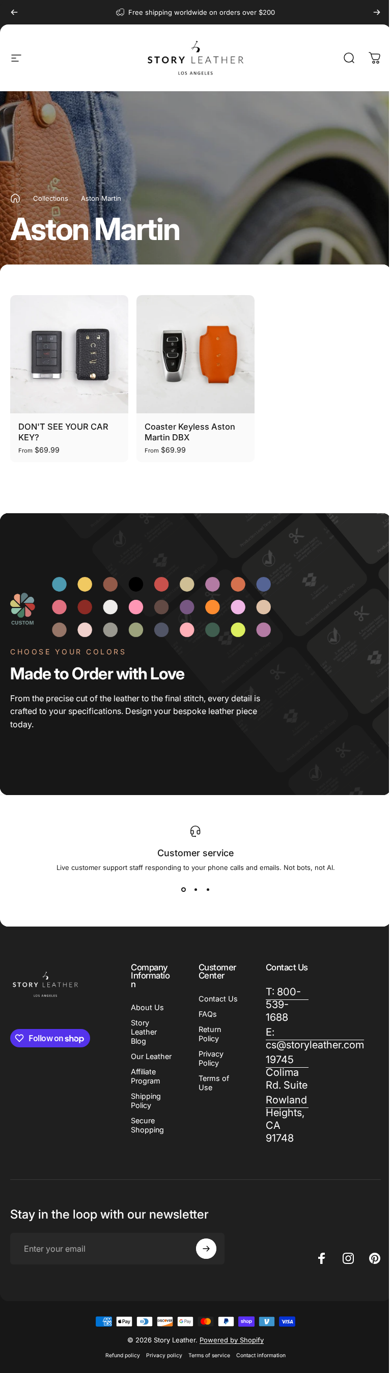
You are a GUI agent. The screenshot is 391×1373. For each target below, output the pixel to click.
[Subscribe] (206, 1248)
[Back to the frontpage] (15, 198)
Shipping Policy (146, 1101)
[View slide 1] (183, 890)
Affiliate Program (145, 1076)
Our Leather (151, 1056)
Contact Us (218, 998)
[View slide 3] (208, 890)
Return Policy (210, 1034)
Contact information (261, 1355)
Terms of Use (214, 1083)
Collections (50, 198)
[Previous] (14, 12)
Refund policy (122, 1355)
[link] (287, 1072)
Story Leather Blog (144, 1031)
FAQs (208, 1014)
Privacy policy (164, 1355)
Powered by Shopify (232, 1340)
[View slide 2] (195, 890)
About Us (147, 1007)
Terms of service (209, 1355)
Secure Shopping (147, 1125)
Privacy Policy (211, 1058)
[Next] (377, 12)
